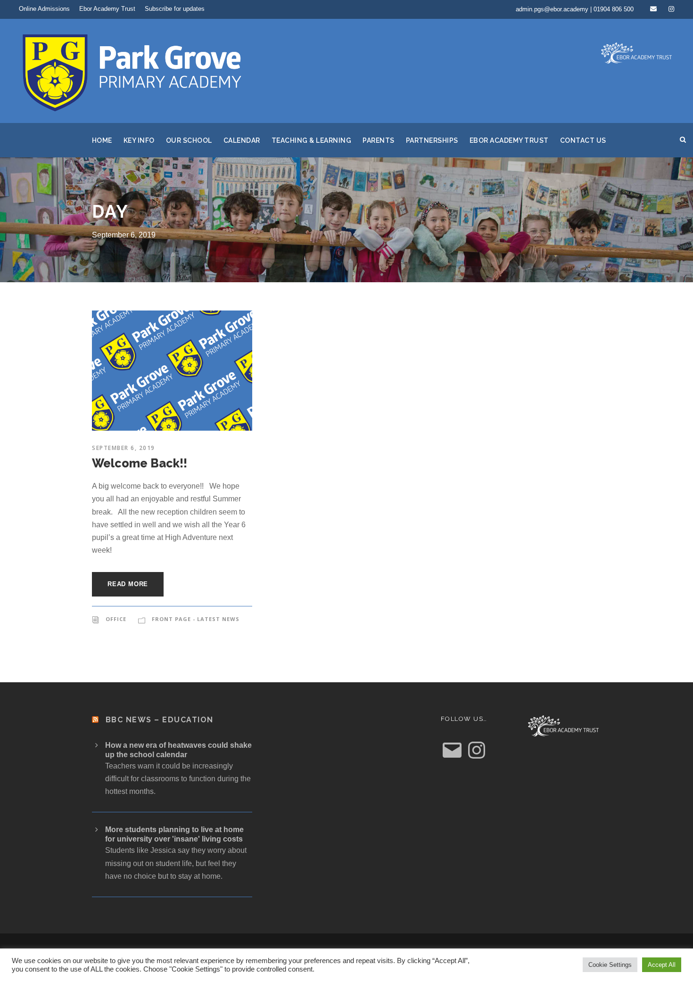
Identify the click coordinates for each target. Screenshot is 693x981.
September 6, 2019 (123, 448)
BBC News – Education (160, 719)
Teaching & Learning (312, 140)
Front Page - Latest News (195, 618)
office (116, 618)
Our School (189, 140)
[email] (653, 9)
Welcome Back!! (139, 463)
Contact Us (583, 140)
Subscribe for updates (175, 8)
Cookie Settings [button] (610, 964)
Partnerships (432, 140)
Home (102, 140)
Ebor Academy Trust (107, 8)
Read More (127, 584)
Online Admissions (44, 8)
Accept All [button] (662, 964)
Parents (379, 140)
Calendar (241, 140)
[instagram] (671, 9)
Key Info (139, 140)
